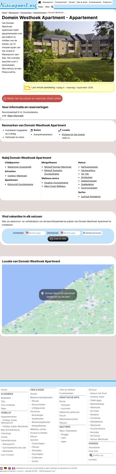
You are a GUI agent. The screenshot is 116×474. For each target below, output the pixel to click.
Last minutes (7, 454)
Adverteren (94, 447)
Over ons (93, 451)
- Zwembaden (37, 443)
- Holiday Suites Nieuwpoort (9, 421)
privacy (20, 471)
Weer (47, 7)
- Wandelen (36, 450)
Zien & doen (82, 2)
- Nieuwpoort (7, 444)
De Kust (93, 389)
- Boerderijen (36, 415)
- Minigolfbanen (38, 425)
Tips (3, 401)
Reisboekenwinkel (69, 419)
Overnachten (61, 2)
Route (62, 401)
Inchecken (18, 233)
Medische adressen (69, 412)
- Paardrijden (36, 454)
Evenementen (95, 2)
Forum (63, 415)
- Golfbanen (36, 457)
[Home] (39, 2)
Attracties (35, 411)
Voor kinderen (8, 405)
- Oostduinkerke (97, 428)
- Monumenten (37, 404)
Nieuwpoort (48, 2)
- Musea (34, 401)
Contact (93, 459)
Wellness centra (38, 429)
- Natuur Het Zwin (98, 393)
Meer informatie (15, 115)
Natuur (33, 436)
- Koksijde (94, 432)
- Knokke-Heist (96, 396)
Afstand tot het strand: (73, 134)
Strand (72, 2)
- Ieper (63, 441)
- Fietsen (34, 447)
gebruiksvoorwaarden (8, 471)
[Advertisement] (58, 147)
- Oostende (94, 418)
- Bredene (94, 414)
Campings (6, 433)
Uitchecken (53, 233)
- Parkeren (65, 405)
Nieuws (63, 422)
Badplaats (6, 398)
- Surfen (34, 461)
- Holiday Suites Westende (14, 426)
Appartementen (9, 416)
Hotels (4, 437)
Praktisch (107, 2)
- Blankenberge (96, 404)
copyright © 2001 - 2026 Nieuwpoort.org (40, 471)
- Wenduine (94, 407)
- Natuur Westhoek (98, 439)
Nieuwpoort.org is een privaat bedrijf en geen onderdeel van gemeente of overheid (46, 468)
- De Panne (94, 435)
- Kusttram (65, 408)
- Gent (63, 438)
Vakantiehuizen (8, 440)
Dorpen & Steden (38, 433)
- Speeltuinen (37, 418)
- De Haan (94, 411)
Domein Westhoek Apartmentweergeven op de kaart (59, 295)
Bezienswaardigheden (41, 397)
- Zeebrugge (95, 400)
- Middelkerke (96, 421)
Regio (40, 7)
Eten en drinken (67, 389)
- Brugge (64, 434)
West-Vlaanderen (68, 430)
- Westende (7, 451)
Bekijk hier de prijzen (34, 98)
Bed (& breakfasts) (10, 430)
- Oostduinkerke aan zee (13, 447)
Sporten (34, 440)
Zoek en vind (60, 238)
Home (4, 389)
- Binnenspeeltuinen (40, 422)
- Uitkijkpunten (37, 408)
